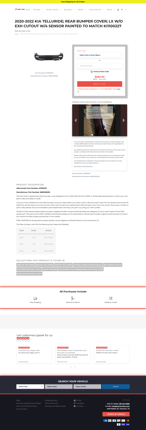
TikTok (78, 400)
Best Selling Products (113, 265)
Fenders (37, 10)
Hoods (81, 10)
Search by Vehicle (116, 414)
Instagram (80, 403)
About (110, 10)
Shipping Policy (51, 400)
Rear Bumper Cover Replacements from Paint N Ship (80, 269)
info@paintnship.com (121, 406)
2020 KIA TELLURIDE (25, 265)
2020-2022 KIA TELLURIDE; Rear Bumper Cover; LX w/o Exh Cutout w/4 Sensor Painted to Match (49, 34)
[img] (74, 338)
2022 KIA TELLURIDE (63, 265)
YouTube (79, 406)
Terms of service (51, 403)
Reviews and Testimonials (55, 406)
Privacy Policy (21, 409)
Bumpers (68, 10)
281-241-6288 (124, 404)
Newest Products (49, 269)
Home (17, 34)
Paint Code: (81, 51)
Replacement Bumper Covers (29, 274)
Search (115, 386)
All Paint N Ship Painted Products (88, 265)
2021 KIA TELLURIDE (44, 265)
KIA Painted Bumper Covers (29, 269)
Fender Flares (52, 10)
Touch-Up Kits (95, 10)
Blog (18, 400)
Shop (28, 10)
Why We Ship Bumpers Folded (28, 403)
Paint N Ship (126, 400)
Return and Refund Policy (26, 406)
